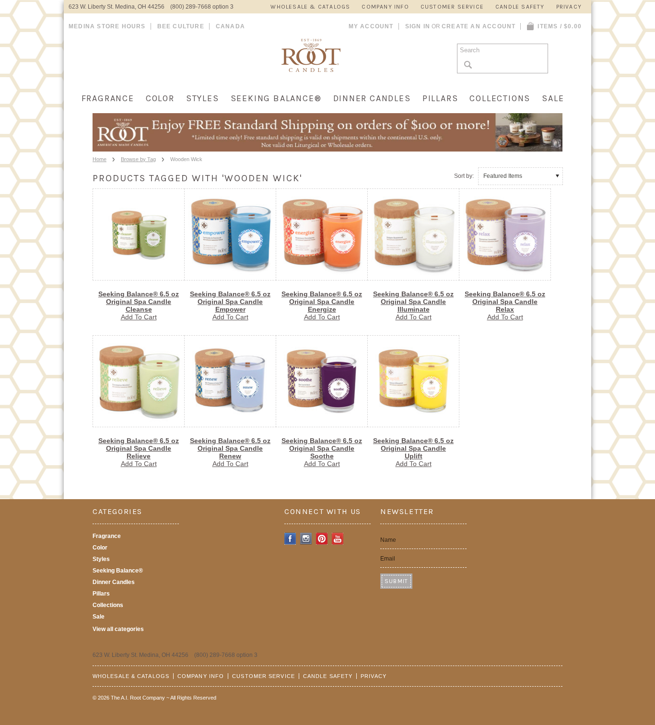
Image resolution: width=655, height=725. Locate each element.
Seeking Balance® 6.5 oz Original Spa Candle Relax (505, 301)
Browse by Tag (138, 159)
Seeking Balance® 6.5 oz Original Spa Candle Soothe (321, 448)
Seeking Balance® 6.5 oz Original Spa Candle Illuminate (413, 301)
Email (387, 558)
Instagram (306, 539)
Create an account (478, 26)
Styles (202, 98)
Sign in (417, 26)
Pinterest (322, 539)
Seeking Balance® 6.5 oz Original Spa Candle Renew (230, 448)
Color (160, 98)
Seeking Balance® (276, 98)
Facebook (290, 539)
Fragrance (108, 98)
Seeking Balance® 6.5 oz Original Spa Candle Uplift (413, 448)
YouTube (338, 539)
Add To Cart (139, 317)
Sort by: (464, 176)
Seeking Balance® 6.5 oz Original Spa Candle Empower (230, 301)
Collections (499, 98)
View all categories (118, 629)
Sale (553, 98)
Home (99, 159)
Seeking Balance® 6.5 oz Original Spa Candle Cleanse (138, 301)
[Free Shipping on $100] (327, 148)
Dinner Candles (372, 98)
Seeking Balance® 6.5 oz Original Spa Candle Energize (321, 301)
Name (388, 540)
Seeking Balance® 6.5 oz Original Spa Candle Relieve (138, 448)
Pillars (440, 98)
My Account (371, 26)
